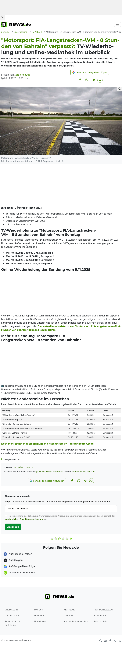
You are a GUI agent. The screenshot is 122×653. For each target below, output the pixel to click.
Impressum (11, 609)
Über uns (39, 615)
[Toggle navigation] (117, 24)
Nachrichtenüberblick (76, 621)
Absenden (13, 526)
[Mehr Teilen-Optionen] (100, 80)
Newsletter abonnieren (21, 572)
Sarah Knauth (22, 74)
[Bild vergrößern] (119, 89)
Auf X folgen (15, 560)
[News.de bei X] (115, 640)
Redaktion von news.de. (84, 471)
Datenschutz (12, 615)
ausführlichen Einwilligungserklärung (24, 519)
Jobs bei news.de (103, 609)
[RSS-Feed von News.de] (119, 640)
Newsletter (40, 621)
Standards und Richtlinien (13, 623)
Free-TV (29, 467)
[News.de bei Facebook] (110, 640)
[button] (89, 72)
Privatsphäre (101, 621)
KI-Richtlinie (100, 615)
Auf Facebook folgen (20, 554)
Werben (38, 609)
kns (3, 459)
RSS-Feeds (69, 609)
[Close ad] (2, 17)
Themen (68, 615)
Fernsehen (19, 467)
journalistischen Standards (49, 471)
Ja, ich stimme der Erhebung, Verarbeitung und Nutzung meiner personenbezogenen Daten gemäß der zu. (60, 517)
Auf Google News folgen (22, 566)
